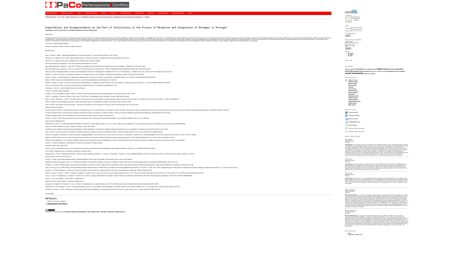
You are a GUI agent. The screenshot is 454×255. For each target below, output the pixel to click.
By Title (350, 55)
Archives (113, 13)
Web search (352, 105)
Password (347, 30)
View (349, 233)
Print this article (353, 112)
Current (103, 13)
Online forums (352, 97)
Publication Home (67, 13)
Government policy (354, 101)
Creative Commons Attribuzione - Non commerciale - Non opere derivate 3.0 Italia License (94, 212)
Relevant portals (353, 96)
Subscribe (351, 234)
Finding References (354, 122)
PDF (52, 193)
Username (348, 28)
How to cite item (353, 118)
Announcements (126, 13)
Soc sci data (352, 89)
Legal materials (353, 99)
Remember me (352, 33)
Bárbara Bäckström (77, 30)
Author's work (352, 80)
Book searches (353, 92)
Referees (151, 13)
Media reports (352, 103)
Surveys (350, 87)
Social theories (353, 90)
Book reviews (352, 83)
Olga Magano (49, 30)
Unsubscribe (358, 234)
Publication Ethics (178, 13)
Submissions (139, 13)
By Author (351, 54)
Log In (79, 13)
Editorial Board (163, 13)
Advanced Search (91, 13)
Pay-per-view (352, 85)
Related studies (353, 82)
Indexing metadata (354, 115)
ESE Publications (51, 13)
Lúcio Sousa (58, 30)
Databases (351, 94)
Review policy (353, 125)
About (190, 13)
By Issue (350, 53)
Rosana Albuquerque (90, 30)
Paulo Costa (66, 30)
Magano (147, 17)
